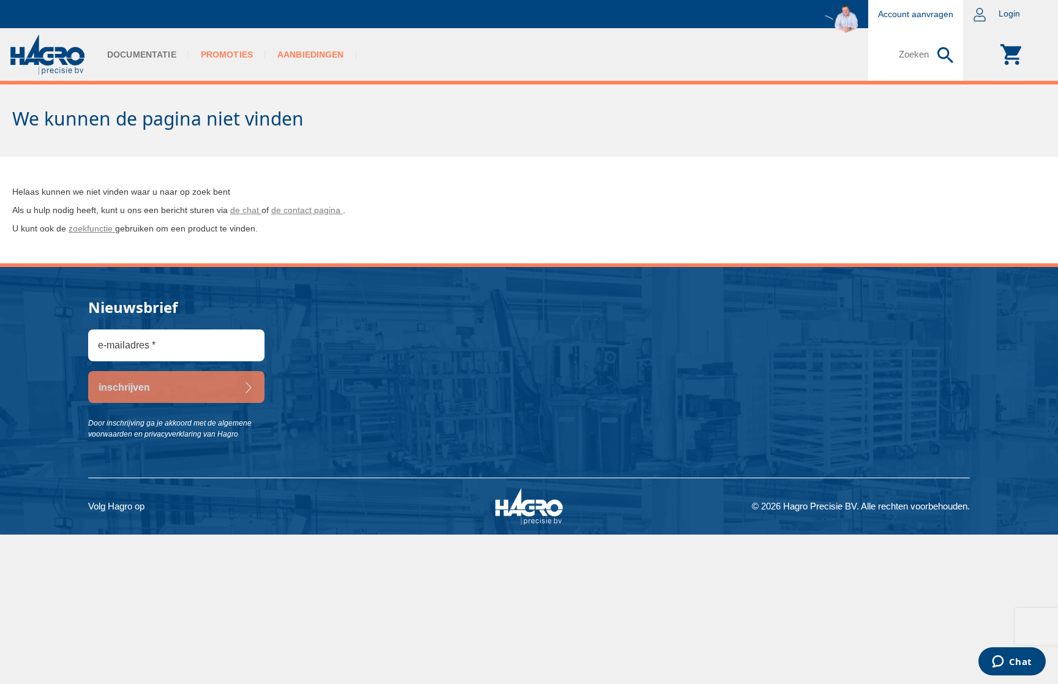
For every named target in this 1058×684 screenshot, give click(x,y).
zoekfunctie (92, 228)
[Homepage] (47, 54)
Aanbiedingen (310, 54)
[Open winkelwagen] (1010, 54)
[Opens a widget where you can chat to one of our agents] (1012, 662)
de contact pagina (307, 210)
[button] (1010, 14)
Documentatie (141, 54)
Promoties (227, 54)
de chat (245, 210)
